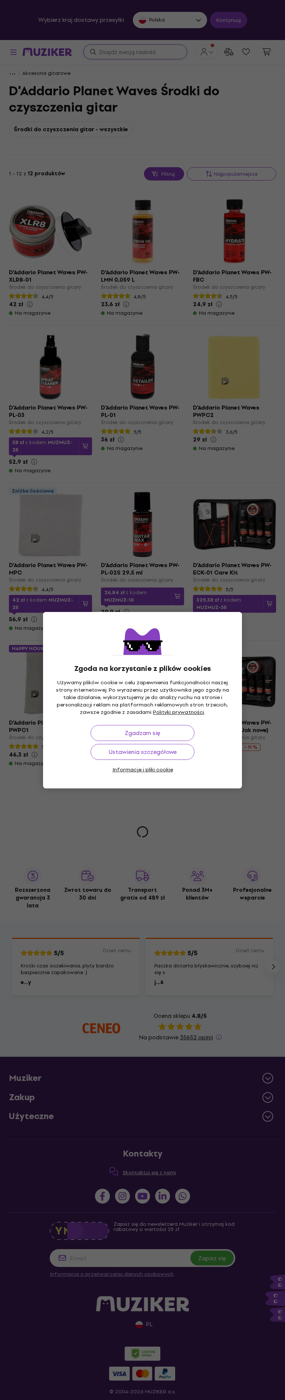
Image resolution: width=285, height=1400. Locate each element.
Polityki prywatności (178, 712)
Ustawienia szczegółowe (143, 752)
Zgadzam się (142, 733)
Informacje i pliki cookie (142, 770)
